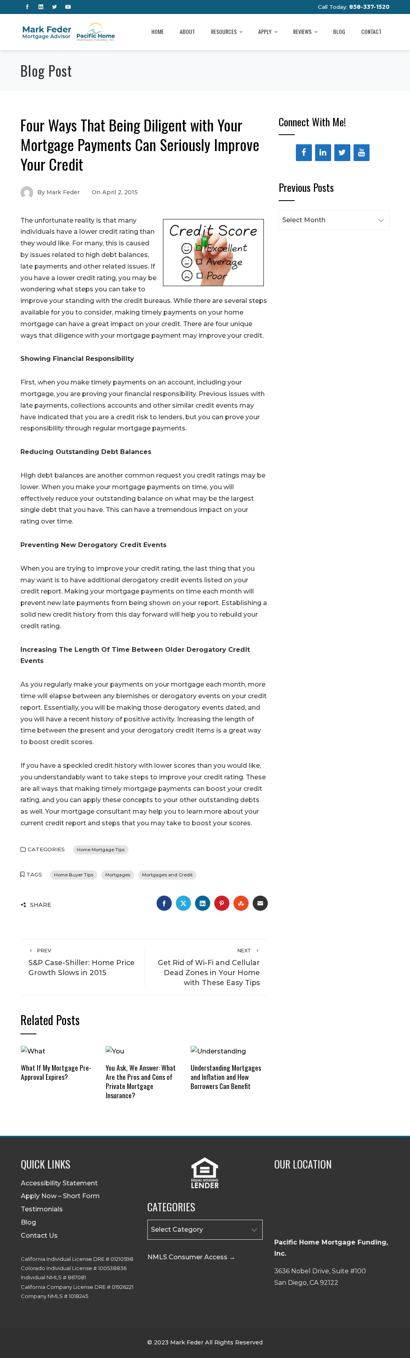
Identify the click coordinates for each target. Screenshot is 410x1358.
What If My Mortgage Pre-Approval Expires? (56, 1072)
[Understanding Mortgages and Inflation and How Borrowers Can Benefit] (218, 1051)
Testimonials (42, 1209)
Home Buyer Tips (73, 875)
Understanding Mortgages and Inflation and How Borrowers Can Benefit (226, 1076)
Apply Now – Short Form (60, 1196)
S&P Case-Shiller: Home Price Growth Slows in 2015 (81, 962)
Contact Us (39, 1235)
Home (157, 31)
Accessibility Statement (59, 1183)
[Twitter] (342, 152)
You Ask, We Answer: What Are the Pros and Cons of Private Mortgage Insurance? (141, 1081)
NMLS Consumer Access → (191, 1257)
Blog (339, 31)
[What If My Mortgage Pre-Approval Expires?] (33, 1051)
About (187, 31)
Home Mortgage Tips (101, 849)
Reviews (302, 31)
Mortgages (117, 875)
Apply (264, 31)
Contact (371, 31)
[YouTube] (362, 152)
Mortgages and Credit (167, 875)
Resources (224, 31)
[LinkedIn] (323, 152)
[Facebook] (304, 152)
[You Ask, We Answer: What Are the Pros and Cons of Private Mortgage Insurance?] (115, 1051)
